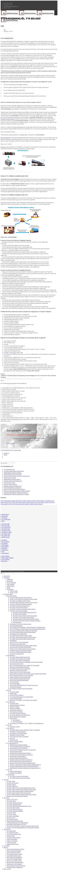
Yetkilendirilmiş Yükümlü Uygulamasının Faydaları (16, 494)
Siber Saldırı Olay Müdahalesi (14, 857)
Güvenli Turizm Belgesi (16, 773)
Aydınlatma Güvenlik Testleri (17, 255)
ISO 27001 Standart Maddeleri (15, 811)
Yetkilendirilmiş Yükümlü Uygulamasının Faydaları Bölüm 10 (25, 768)
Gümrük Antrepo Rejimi (10, 478)
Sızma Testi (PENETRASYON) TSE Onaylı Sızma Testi (24, 685)
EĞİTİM (9, 690)
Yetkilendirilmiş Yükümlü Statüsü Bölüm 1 (20, 753)
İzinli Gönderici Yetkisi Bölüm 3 (18, 756)
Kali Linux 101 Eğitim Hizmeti (14, 420)
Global (8, 587)
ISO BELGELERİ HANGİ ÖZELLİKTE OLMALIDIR (17, 476)
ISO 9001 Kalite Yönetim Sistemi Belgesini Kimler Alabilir (21, 789)
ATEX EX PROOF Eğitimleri (16, 695)
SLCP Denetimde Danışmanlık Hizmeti (20, 678)
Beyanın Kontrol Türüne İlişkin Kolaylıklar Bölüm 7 (23, 763)
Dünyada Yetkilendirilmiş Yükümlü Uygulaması (16, 492)
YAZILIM (9, 243)
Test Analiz (4, 518)
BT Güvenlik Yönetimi (12, 819)
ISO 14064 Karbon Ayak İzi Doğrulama (20, 778)
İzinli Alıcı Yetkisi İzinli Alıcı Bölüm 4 (19, 758)
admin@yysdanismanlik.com (11, 6)
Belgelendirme (5, 514)
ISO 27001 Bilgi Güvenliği (42, 502)
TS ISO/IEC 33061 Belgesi (13, 837)
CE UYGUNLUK (11, 702)
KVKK (2, 551)
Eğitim (2, 521)
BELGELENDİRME (12, 596)
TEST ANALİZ (10, 728)
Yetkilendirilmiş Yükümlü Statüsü (12, 479)
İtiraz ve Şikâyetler (11, 39)
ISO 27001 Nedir (11, 801)
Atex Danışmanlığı (17, 238)
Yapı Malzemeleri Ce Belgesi (17, 705)
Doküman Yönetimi (15, 726)
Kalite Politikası (5, 556)
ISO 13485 (6, 846)
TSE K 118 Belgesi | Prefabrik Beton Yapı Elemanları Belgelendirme (27, 629)
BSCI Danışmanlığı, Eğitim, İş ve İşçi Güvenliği (21, 675)
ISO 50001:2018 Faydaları (19, 89)
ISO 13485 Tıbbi (5, 535)
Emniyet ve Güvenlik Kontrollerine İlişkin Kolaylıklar (17, 491)
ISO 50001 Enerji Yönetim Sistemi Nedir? (23, 94)
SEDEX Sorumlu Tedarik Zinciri (18, 644)
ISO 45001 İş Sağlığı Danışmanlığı (18, 670)
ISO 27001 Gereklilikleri (13, 816)
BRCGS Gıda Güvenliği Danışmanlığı (19, 680)
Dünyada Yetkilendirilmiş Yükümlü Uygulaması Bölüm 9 (24, 766)
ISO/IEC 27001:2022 (12, 344)
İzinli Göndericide (5, 138)
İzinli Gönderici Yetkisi (9, 483)
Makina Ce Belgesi (14, 707)
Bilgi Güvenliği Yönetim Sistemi (36, 501)
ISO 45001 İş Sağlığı (6, 532)
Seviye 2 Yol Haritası (12, 841)
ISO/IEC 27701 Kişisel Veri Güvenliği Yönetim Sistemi (23, 599)
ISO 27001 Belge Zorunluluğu (14, 356)
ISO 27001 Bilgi (5, 525)
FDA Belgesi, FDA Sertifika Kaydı (18, 634)
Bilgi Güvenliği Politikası (7, 558)
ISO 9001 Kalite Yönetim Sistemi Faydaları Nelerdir (20, 791)
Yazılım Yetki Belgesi (12, 839)
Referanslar (10, 581)
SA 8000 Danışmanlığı (15, 687)
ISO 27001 (13, 352)
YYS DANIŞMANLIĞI (6, 450)
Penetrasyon (4, 550)
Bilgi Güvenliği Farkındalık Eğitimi (15, 422)
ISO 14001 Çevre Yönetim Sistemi (18, 607)
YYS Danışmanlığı (14, 193)
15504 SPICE (7, 380)
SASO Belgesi (5, 546)
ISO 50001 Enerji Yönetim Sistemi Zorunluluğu (25, 616)
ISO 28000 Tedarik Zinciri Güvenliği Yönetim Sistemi (23, 645)
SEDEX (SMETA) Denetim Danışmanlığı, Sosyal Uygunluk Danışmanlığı (20, 182)
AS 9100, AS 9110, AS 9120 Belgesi (19, 642)
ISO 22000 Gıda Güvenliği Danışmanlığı (20, 669)
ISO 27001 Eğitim (11, 813)
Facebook (6, 453)
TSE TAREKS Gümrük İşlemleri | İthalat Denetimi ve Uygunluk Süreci (27, 627)
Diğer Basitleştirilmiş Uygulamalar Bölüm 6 (21, 761)
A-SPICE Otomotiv (11, 842)
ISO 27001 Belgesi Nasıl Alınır (14, 803)
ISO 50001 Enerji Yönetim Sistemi (18, 611)
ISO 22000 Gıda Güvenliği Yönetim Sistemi (21, 635)
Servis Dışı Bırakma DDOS (13, 852)
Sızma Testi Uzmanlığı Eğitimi (14, 859)
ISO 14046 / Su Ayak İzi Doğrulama (19, 776)
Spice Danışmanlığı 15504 (16, 664)
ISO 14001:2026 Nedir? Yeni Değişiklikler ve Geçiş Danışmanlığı (26, 662)
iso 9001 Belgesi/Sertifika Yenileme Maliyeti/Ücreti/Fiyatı (21, 794)
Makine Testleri (14, 740)
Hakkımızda (10, 36)
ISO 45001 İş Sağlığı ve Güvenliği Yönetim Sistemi (22, 609)
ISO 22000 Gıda (5, 529)
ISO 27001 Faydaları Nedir (14, 804)
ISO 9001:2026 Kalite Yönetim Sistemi (20, 606)
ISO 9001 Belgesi (11, 784)
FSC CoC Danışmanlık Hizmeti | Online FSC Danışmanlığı (24, 665)
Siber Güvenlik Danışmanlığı (14, 851)
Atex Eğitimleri (16, 720)
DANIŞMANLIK (11, 655)
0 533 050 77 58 (8, 4)
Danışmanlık (4, 516)
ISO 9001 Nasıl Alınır (12, 786)
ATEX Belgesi (4, 545)
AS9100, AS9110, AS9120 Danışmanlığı (20, 672)
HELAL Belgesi (5, 541)
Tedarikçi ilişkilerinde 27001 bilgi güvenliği (17, 822)
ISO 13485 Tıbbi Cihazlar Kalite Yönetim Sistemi (22, 502)
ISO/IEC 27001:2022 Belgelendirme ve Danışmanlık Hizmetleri (17, 376)
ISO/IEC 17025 (14, 592)
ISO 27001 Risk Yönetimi (13, 808)
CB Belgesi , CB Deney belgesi (18, 731)
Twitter (5, 455)
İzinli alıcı (3, 147)
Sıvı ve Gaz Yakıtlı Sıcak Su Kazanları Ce (20, 715)
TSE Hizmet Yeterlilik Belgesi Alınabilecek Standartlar (23, 630)
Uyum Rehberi (5, 553)
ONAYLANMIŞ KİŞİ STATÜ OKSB (18, 268)
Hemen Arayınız (11, 443)
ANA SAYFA (7, 28)
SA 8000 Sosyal (5, 537)
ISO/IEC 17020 (14, 591)
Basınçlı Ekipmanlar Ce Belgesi (18, 717)
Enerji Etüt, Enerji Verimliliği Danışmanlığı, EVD (24, 612)
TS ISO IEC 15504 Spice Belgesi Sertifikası (21, 604)
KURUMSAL (7, 33)
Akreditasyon (10, 53)
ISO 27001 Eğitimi (14, 205)
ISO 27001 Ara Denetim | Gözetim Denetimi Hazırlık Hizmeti (16, 373)
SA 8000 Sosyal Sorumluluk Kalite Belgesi (20, 650)
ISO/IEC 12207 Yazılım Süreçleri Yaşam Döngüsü (22, 649)
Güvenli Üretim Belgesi (16, 771)
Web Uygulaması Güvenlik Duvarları (16, 425)
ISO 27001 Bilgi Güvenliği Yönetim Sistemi (21, 597)
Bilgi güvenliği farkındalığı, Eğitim (15, 821)
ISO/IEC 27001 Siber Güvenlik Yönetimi (19, 504)
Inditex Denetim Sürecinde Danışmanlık (20, 677)
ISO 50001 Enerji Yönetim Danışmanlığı (20, 659)
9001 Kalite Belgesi (6, 501)
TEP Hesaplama (17, 622)
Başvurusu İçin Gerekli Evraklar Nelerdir (17, 796)
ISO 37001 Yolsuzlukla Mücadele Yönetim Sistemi (23, 637)
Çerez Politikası (5, 559)
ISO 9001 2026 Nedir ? (13, 783)
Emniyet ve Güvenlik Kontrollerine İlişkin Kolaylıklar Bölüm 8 (25, 765)
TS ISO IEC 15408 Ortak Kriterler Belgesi (20, 652)
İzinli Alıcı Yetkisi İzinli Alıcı (10, 484)
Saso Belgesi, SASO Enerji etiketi (18, 733)
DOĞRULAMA (10, 774)
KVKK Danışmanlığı (15, 683)
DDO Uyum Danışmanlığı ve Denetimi (19, 667)
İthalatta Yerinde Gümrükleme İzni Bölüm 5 (21, 760)
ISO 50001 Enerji (5, 530)
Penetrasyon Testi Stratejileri (14, 423)
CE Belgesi (48, 501)
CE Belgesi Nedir (14, 703)
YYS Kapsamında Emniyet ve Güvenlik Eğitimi (21, 697)
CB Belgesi (4, 548)
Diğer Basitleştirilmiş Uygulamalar (12, 488)
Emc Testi (12, 738)
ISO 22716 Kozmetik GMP (17, 654)
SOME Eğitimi (13, 693)
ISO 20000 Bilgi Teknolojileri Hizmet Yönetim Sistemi (23, 602)
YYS (5, 30)
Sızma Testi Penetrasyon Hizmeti (15, 849)
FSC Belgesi (4, 543)
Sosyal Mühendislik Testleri (14, 415)
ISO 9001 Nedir (11, 781)
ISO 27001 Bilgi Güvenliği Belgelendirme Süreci (19, 806)
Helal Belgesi (13, 640)
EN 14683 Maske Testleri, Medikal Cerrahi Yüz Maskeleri (25, 730)
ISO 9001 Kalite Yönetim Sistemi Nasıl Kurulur (19, 793)
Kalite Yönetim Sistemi (36, 504)
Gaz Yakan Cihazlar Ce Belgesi (18, 713)
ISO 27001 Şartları (11, 814)
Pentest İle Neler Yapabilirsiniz (15, 427)
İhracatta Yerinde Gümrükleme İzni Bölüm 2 (21, 755)
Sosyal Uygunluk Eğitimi (16, 698)
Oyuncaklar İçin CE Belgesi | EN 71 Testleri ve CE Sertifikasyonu (27, 723)
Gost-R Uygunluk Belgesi (16, 741)
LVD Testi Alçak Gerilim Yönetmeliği (19, 736)
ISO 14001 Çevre (5, 534)
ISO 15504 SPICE (6, 527)
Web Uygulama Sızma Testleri (14, 413)
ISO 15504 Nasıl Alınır (12, 385)
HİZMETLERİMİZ (8, 594)
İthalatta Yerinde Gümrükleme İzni (13, 486)
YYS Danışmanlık (16, 450)
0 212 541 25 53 (8, 3)
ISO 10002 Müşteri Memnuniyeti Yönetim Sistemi (23, 632)
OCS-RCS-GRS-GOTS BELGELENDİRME (20, 144)
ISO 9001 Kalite (5, 524)
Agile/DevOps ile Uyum (13, 844)
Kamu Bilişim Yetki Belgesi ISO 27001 (16, 824)
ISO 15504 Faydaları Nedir (14, 834)
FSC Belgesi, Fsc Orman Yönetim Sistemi (20, 104)
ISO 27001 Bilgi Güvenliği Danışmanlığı (20, 657)
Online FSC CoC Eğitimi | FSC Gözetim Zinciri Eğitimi (23, 700)
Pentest (6, 847)
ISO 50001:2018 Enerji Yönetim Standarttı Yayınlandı (26, 621)
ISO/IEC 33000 (10, 836)
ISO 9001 (6, 352)
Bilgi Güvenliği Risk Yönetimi (19, 501)
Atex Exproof (13, 235)
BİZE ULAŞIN (7, 869)
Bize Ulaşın (4, 561)
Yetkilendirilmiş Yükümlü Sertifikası (12, 473)
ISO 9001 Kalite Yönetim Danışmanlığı (20, 660)
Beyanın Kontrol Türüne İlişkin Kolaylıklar (14, 489)
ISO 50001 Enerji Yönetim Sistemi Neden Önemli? (26, 619)
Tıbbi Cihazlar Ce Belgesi (16, 712)
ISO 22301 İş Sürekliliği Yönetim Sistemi (20, 601)
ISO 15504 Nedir (11, 831)
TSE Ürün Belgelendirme (16, 625)
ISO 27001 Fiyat (11, 817)
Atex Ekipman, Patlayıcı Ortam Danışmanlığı (21, 688)
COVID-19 (9, 769)
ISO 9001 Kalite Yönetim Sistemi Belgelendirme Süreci (21, 788)
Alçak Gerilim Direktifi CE (16, 710)
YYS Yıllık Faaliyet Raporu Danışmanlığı (14, 471)
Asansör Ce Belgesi (15, 708)
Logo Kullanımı (10, 584)
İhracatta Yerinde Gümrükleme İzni (13, 481)
